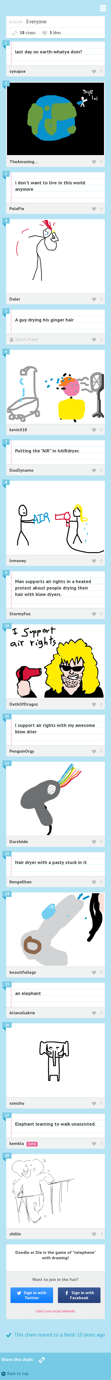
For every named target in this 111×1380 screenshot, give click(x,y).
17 (7, 1115)
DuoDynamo (21, 470)
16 (7, 1025)
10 (7, 626)
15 (7, 984)
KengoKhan (20, 881)
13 (7, 853)
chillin (15, 1233)
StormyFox (19, 613)
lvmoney (17, 560)
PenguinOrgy (21, 751)
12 (7, 763)
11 (7, 716)
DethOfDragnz (23, 704)
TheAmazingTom (26, 161)
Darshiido (18, 841)
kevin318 (18, 429)
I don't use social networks (55, 1311)
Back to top (18, 1373)
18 (7, 1155)
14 (7, 894)
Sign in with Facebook (82, 1295)
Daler (14, 299)
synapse (17, 71)
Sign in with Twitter (34, 1295)
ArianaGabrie (22, 1012)
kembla (17, 1143)
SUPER (32, 1144)
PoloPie (16, 208)
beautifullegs (22, 972)
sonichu (16, 1103)
